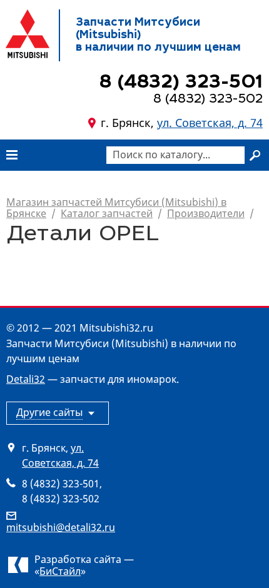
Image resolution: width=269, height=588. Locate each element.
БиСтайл (60, 571)
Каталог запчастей (107, 213)
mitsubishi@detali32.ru (60, 527)
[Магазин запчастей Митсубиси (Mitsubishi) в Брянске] (27, 33)
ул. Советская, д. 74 (210, 122)
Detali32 (25, 379)
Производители (206, 213)
